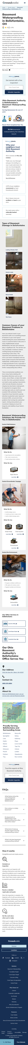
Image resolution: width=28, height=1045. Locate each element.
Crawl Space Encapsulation (14, 980)
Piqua (16, 741)
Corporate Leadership (14, 993)
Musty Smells (9, 294)
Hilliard (5, 746)
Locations (14, 950)
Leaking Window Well (12, 250)
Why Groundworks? (14, 1004)
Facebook (7, 958)
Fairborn (5, 754)
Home (3, 7)
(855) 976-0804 (7, 683)
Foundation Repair (14, 972)
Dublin (5, 741)
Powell (5, 751)
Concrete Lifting (14, 977)
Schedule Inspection (14, 92)
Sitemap (24, 1032)
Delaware (6, 749)
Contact (14, 946)
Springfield (6, 736)
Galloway (17, 738)
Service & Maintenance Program (14, 1007)
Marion (5, 744)
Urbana (17, 749)
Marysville (18, 733)
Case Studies (14, 1015)
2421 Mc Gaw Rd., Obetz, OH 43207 (13, 672)
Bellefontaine (7, 733)
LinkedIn (17, 958)
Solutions (14, 966)
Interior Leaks (9, 272)
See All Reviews (10, 178)
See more (5, 70)
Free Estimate (21, 1042)
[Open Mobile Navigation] (25, 3)
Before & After (14, 1017)
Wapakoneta (18, 754)
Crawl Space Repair (14, 974)
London (17, 751)
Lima (4, 738)
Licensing (14, 1029)
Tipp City (17, 746)
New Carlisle (18, 757)
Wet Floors (9, 317)
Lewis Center (18, 744)
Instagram (14, 960)
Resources (14, 1012)
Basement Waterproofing (14, 969)
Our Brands (14, 996)
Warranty (14, 1001)
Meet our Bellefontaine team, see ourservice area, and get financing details (13, 695)
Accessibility (18, 1032)
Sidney (17, 736)
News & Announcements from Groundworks (14, 1020)
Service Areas (11, 7)
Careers (14, 990)
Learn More (14, 477)
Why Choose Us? (14, 987)
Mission (14, 999)
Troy (4, 757)
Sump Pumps (14, 983)
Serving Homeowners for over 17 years (12, 111)
